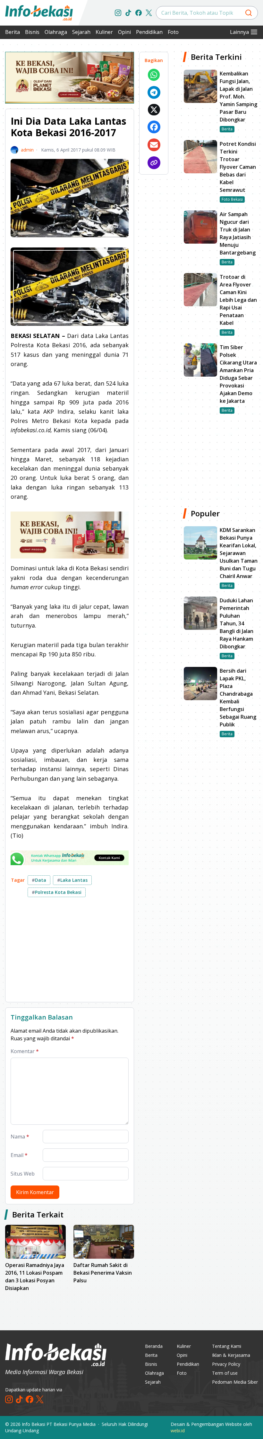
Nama (20, 1136)
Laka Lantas (72, 880)
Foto (173, 31)
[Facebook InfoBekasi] (138, 13)
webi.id (178, 1430)
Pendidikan (149, 31)
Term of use (225, 1373)
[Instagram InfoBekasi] (118, 13)
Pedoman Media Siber (235, 1382)
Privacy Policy (226, 1364)
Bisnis (32, 31)
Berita (12, 31)
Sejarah (81, 31)
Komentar (25, 1051)
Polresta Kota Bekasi (56, 892)
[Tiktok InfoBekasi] (128, 13)
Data (39, 880)
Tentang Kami (226, 1346)
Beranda (154, 1346)
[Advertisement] (70, 952)
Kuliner (104, 31)
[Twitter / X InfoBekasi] (149, 13)
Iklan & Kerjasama (231, 1355)
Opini (124, 31)
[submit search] (248, 13)
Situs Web (23, 1173)
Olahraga (56, 31)
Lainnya (239, 31)
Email (19, 1155)
